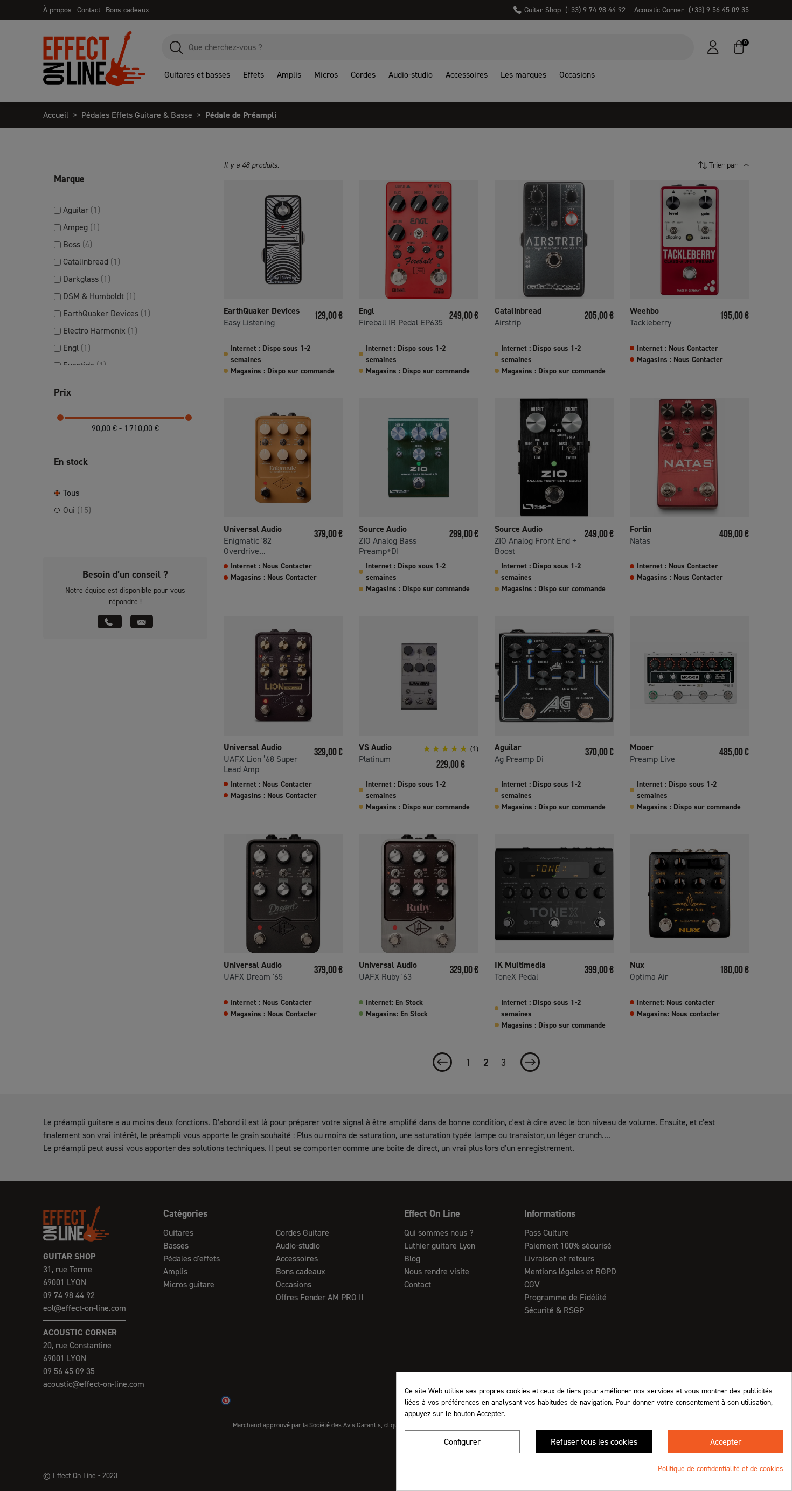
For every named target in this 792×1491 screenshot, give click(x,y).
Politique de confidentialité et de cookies (720, 1469)
